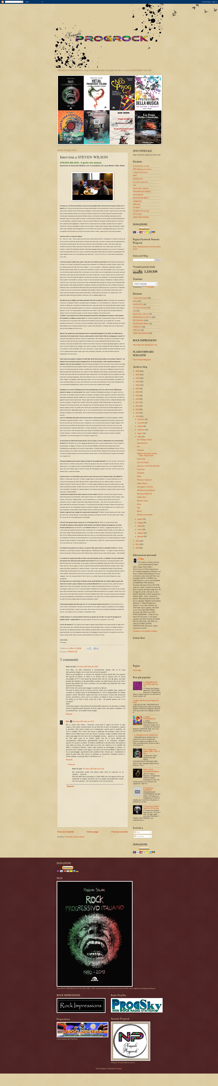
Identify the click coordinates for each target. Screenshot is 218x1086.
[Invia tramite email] (87, 648)
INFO (135, 176)
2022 (138, 385)
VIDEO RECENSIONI (141, 217)
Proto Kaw (141, 469)
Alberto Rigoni (142, 483)
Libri (134, 185)
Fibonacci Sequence (144, 480)
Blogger (119, 1069)
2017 (138, 402)
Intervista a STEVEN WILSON (148, 466)
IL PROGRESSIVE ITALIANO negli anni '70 (150, 684)
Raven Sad (141, 459)
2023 (138, 382)
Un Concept (137, 214)
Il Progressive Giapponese (148, 789)
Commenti (140, 836)
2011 (138, 544)
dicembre (141, 419)
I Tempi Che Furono (140, 172)
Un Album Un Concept (141, 211)
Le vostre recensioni (140, 182)
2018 (138, 399)
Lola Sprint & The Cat (145, 487)
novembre (141, 423)
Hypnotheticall (142, 443)
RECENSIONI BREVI (141, 198)
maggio (140, 523)
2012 (138, 541)
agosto (140, 433)
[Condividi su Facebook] (95, 648)
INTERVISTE (72, 652)
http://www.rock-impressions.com (145, 345)
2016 (138, 406)
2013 (138, 416)
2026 (138, 371)
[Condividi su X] (92, 648)
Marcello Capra (142, 501)
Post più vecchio (119, 832)
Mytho (139, 511)
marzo (140, 529)
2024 (138, 378)
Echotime (140, 450)
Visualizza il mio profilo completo (145, 631)
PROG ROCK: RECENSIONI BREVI (151, 770)
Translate (150, 287)
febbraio (141, 533)
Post (138, 832)
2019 (138, 395)
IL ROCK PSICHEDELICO (149, 718)
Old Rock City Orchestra (146, 490)
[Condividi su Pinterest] (97, 648)
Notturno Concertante (145, 515)
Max (67, 721)
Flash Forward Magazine (142, 360)
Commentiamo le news (141, 166)
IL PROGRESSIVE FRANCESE (146, 735)
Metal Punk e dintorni (140, 188)
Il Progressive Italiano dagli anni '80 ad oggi (151, 807)
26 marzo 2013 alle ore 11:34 (93, 769)
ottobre (140, 426)
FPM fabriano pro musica (142, 169)
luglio (140, 437)
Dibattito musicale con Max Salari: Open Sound (147, 454)
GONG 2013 (141, 497)
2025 (138, 375)
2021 (138, 389)
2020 (138, 392)
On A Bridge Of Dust (144, 440)
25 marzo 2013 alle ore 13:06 (87, 667)
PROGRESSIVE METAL (142, 192)
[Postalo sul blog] (90, 648)
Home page (92, 832)
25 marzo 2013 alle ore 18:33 (83, 721)
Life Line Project (143, 462)
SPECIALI (137, 204)
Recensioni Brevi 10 (144, 494)
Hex (138, 447)
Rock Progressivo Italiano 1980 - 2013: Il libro (151, 751)
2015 (138, 409)
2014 (138, 413)
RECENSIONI (138, 195)
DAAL (139, 476)
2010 (138, 548)
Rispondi (69, 714)
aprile (140, 526)
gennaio (141, 536)
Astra (139, 504)
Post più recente (65, 832)
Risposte (72, 764)
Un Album (136, 207)
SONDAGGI (137, 201)
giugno (140, 519)
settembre (141, 430)
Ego (138, 508)
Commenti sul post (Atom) (74, 837)
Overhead (140, 473)
